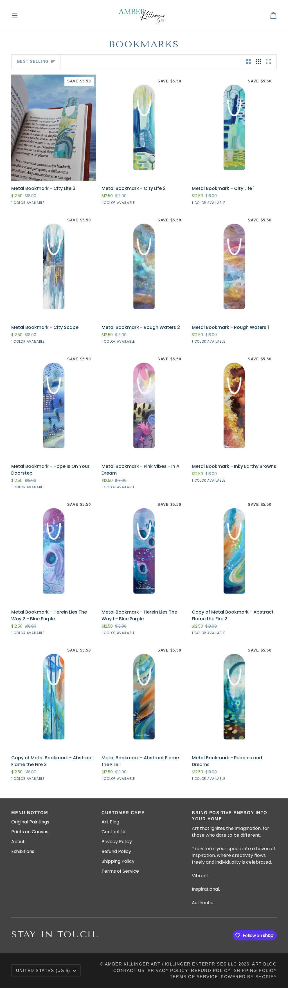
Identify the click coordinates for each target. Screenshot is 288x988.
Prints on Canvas (29, 831)
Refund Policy (116, 851)
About (18, 841)
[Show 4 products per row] (270, 62)
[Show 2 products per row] (248, 62)
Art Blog (110, 822)
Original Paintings (30, 822)
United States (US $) (43, 970)
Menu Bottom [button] (29, 812)
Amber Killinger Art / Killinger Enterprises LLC (171, 964)
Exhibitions (22, 851)
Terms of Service (120, 871)
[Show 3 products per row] (258, 62)
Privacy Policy (117, 841)
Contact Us (114, 831)
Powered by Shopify (249, 976)
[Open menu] (19, 15)
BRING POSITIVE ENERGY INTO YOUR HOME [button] (229, 815)
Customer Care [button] (123, 812)
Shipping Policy (118, 861)
